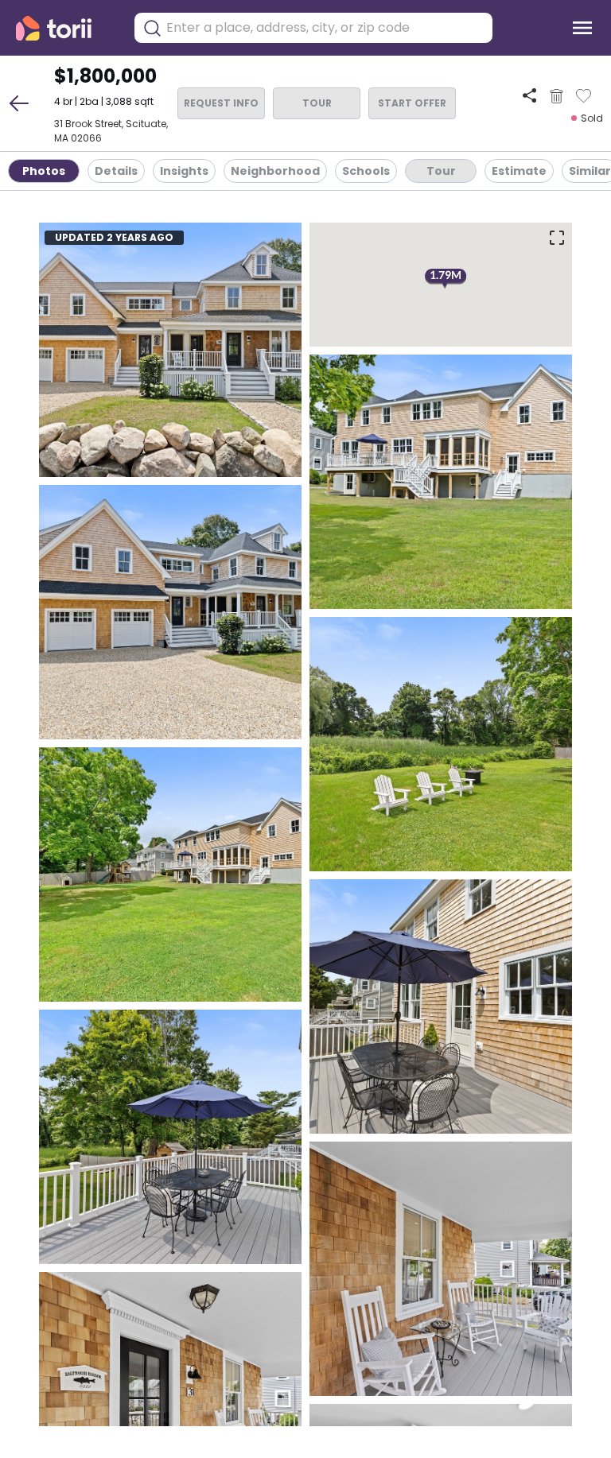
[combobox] (325, 28)
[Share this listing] (529, 95)
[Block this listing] (556, 96)
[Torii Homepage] (65, 28)
